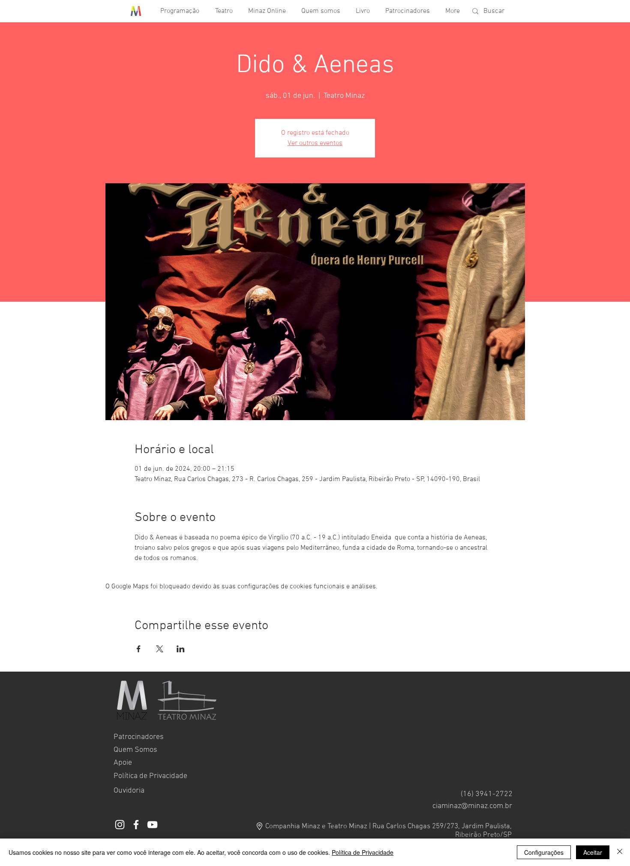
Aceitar (592, 852)
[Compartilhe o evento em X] (160, 648)
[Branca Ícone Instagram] (120, 824)
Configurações (544, 852)
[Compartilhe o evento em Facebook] (139, 648)
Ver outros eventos (315, 143)
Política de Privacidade (362, 852)
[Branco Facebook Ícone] (136, 824)
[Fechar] (620, 852)
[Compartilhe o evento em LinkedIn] (181, 648)
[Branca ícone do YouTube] (152, 824)
